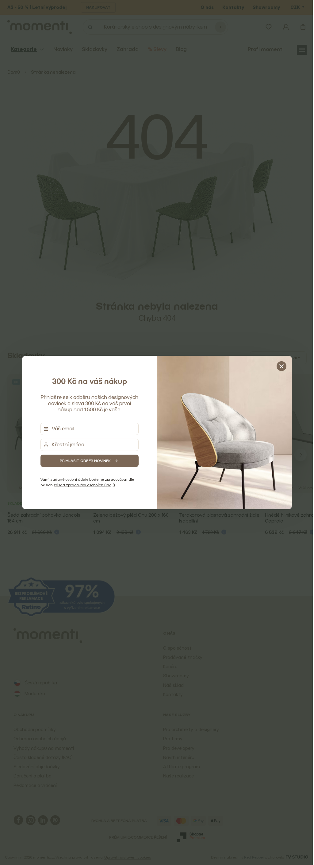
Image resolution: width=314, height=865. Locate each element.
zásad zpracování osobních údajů (82, 485)
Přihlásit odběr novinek (83, 460)
